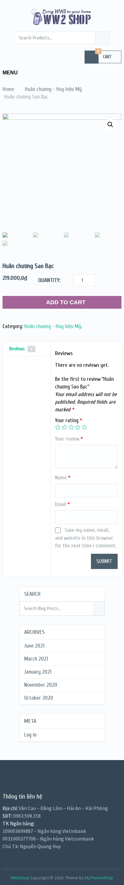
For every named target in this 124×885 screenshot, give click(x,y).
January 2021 (38, 672)
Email (62, 504)
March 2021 (36, 659)
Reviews (21, 349)
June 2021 (34, 646)
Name (63, 478)
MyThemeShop (99, 878)
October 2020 (38, 698)
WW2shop (19, 878)
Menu (10, 72)
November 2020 (40, 685)
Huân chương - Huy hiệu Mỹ (52, 326)
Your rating (68, 420)
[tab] (27, 348)
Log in (30, 735)
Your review (69, 439)
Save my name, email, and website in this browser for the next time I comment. (85, 538)
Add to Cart (66, 302)
